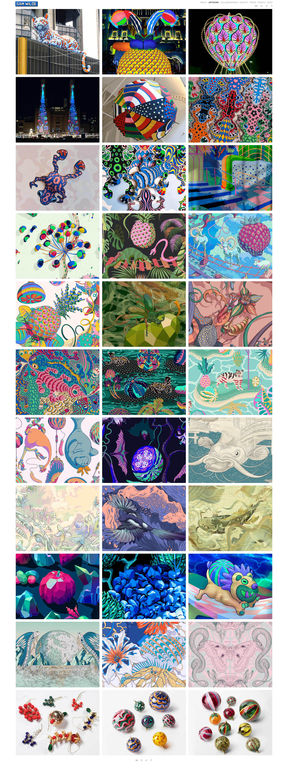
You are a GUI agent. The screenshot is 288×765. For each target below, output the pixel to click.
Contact (243, 2)
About (203, 2)
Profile (262, 2)
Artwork (214, 2)
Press (253, 2)
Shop (269, 2)
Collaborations (229, 2)
